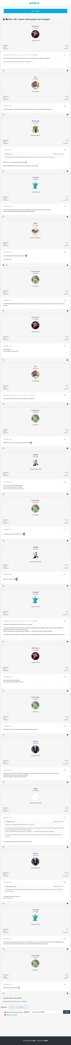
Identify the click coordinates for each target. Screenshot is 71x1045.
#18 (64, 882)
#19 (64, 938)
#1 (64, 55)
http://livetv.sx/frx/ (8, 898)
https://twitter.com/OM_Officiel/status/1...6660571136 (17, 61)
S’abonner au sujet (11, 1015)
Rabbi (35, 789)
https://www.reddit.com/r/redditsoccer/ (14, 488)
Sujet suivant (17, 998)
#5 (64, 252)
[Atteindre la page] (26, 1007)
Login (32, 11)
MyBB (46, 1040)
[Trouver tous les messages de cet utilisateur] (3, 70)
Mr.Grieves (35, 26)
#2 (64, 105)
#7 (64, 346)
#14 (64, 677)
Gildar (35, 223)
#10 (64, 482)
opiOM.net (34, 3)
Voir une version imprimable (14, 1012)
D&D (34, 1040)
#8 (64, 395)
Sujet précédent (8, 998)
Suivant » (22, 1007)
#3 (64, 149)
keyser (35, 741)
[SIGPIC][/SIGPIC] (7, 259)
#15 (64, 726)
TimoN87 (35, 177)
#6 (64, 300)
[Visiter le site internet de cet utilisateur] (3, 265)
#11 (64, 529)
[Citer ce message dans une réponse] (67, 70)
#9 (64, 439)
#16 (64, 770)
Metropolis (35, 121)
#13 (64, 621)
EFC (35, 77)
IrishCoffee (35, 272)
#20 (64, 984)
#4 (64, 206)
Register (37, 11)
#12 (64, 574)
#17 (64, 817)
